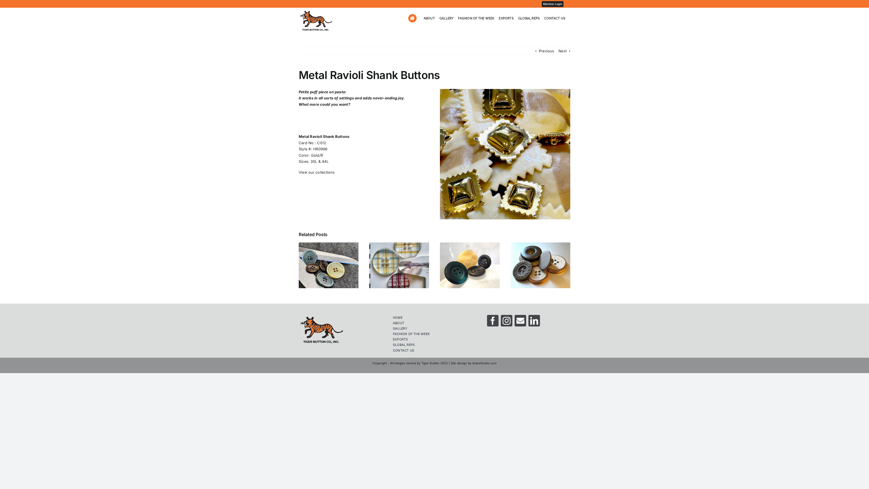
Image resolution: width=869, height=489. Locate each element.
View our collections (316, 172)
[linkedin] (534, 320)
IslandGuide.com (484, 363)
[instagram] (506, 320)
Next (563, 51)
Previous (546, 51)
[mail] (520, 320)
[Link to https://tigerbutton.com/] (412, 18)
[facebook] (493, 320)
